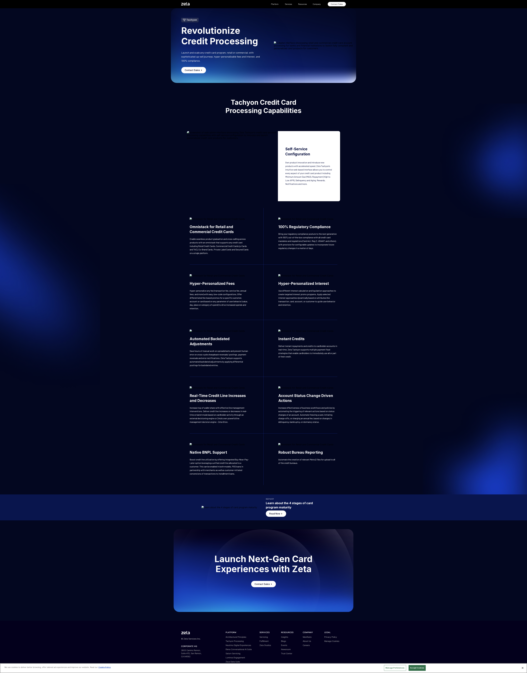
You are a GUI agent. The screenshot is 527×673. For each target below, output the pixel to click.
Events (284, 645)
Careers (306, 645)
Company (317, 4)
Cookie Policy (104, 667)
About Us (307, 641)
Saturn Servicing (233, 653)
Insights (284, 637)
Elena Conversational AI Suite (239, 649)
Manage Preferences (395, 668)
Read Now (275, 513)
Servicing (264, 637)
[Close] (523, 668)
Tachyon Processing (235, 641)
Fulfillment (264, 641)
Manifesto (307, 637)
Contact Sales (337, 4)
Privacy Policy (330, 637)
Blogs (283, 641)
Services (288, 4)
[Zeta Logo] (185, 632)
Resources (302, 4)
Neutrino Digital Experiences (238, 645)
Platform (274, 4)
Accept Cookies (417, 668)
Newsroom (286, 649)
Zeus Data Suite (233, 662)
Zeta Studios (265, 645)
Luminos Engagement (235, 657)
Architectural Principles (236, 637)
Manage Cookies (331, 641)
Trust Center (286, 653)
